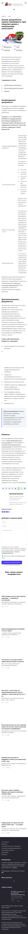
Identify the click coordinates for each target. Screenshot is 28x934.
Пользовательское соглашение (11, 846)
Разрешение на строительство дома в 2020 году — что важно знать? (12, 824)
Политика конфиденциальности (11, 848)
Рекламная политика (8, 850)
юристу (15, 867)
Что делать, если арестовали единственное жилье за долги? (13, 660)
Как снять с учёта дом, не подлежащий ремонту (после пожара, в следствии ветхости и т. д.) (14, 693)
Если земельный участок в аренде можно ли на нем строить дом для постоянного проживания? (14, 726)
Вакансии (4, 844)
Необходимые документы (12, 85)
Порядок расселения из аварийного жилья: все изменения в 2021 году (14, 759)
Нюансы (6, 91)
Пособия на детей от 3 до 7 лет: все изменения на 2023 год (18, 893)
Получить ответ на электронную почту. (13, 557)
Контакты (4, 854)
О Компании (5, 842)
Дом (5, 40)
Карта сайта (5, 852)
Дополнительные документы (13, 88)
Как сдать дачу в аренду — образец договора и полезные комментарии (12, 792)
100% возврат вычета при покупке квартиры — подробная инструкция (14, 598)
